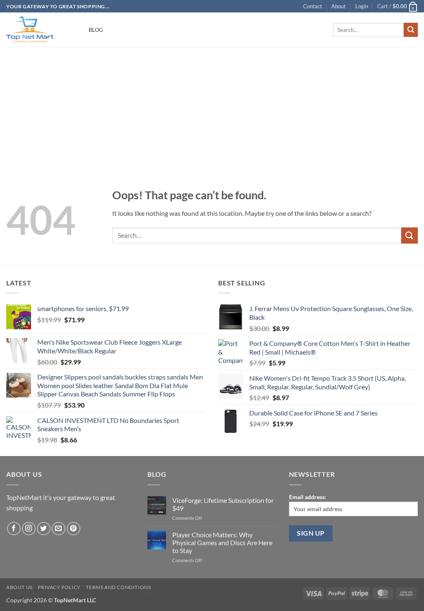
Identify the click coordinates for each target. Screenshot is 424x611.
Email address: (307, 496)
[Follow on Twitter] (44, 529)
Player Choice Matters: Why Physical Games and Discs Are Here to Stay (222, 542)
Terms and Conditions (118, 587)
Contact (312, 6)
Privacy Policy (59, 587)
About (338, 6)
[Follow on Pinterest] (73, 529)
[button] (361, 6)
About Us (19, 587)
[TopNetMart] (41, 29)
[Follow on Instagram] (29, 529)
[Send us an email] (58, 529)
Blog (96, 30)
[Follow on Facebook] (14, 529)
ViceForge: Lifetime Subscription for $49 (223, 504)
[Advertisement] (212, 104)
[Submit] (411, 30)
